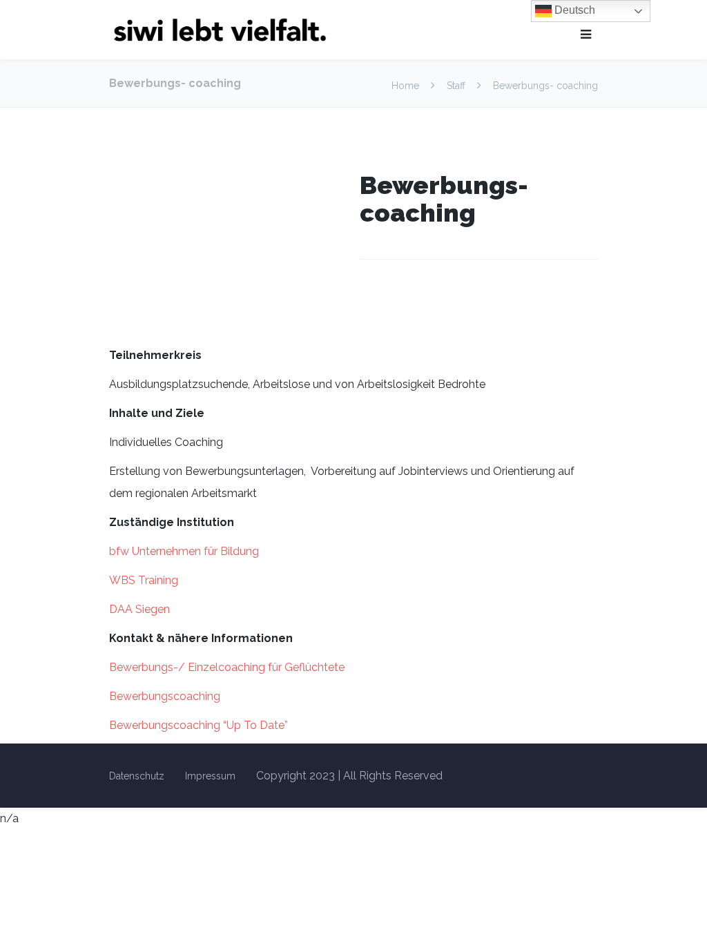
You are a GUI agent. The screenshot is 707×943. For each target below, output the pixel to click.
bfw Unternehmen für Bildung (184, 551)
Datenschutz (136, 775)
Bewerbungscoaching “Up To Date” (198, 725)
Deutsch (573, 10)
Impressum (210, 775)
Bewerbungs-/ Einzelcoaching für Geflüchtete (227, 667)
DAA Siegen (139, 609)
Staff (456, 85)
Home (406, 85)
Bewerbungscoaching (164, 696)
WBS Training (143, 580)
